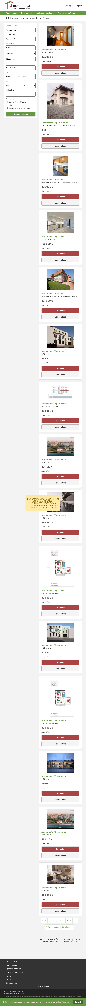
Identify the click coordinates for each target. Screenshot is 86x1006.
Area (7, 81)
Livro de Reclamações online (14, 993)
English (79, 5)
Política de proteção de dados (14, 991)
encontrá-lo (70, 941)
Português (70, 5)
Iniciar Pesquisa (21, 114)
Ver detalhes (60, 73)
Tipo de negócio (11, 26)
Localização (10, 43)
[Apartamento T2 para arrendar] (60, 101)
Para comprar (12, 13)
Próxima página (52, 927)
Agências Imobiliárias (45, 13)
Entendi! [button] (78, 1002)
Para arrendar (27, 13)
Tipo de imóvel (11, 34)
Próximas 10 (67, 927)
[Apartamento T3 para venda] (60, 36)
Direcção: (9, 105)
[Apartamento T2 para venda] (60, 223)
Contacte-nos (11, 983)
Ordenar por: (10, 99)
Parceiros (9, 976)
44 (75, 921)
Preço (8, 72)
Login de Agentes (43, 986)
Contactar (60, 67)
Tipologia (9, 63)
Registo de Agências (66, 13)
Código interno (11, 90)
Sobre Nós (9, 979)
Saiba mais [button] (65, 1002)
